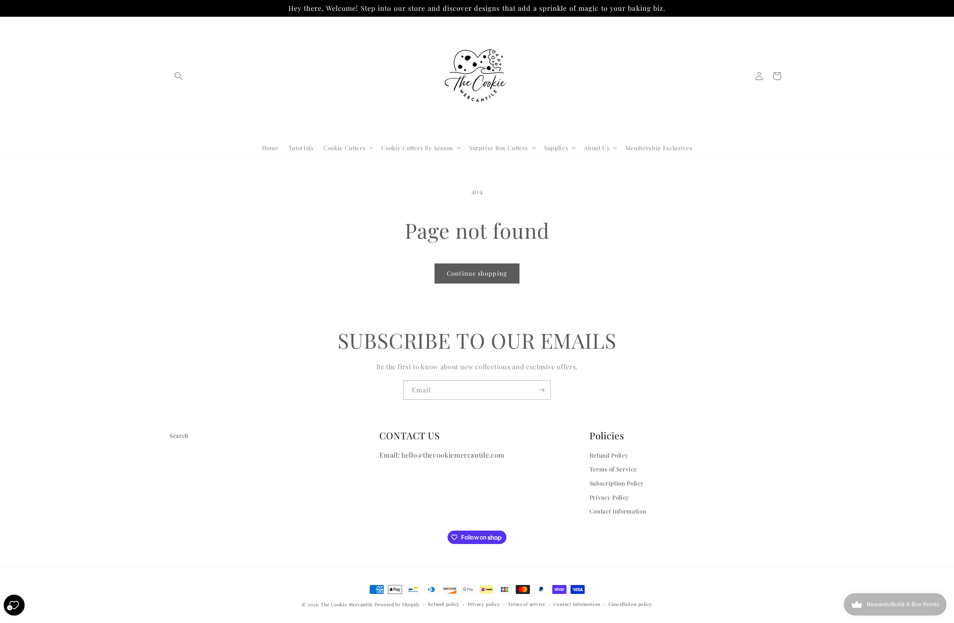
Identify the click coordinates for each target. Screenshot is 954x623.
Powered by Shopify (397, 604)
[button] (178, 76)
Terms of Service (613, 469)
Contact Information (618, 511)
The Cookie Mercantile (347, 604)
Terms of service (527, 604)
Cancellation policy (631, 604)
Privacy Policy (609, 497)
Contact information (576, 604)
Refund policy (443, 604)
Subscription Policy (617, 483)
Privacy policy (484, 604)
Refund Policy (609, 455)
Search (179, 435)
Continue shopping (477, 273)
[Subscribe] (541, 390)
